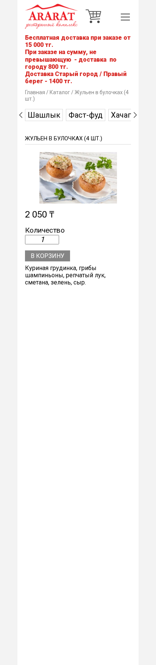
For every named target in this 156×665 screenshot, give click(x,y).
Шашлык (44, 115)
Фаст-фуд (86, 115)
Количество (45, 230)
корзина (93, 16)
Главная (35, 92)
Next (135, 115)
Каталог (60, 92)
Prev (20, 115)
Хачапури (127, 115)
